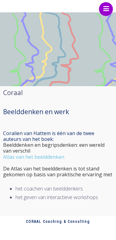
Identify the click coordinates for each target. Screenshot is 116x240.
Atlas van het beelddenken (33, 157)
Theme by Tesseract (53, 234)
